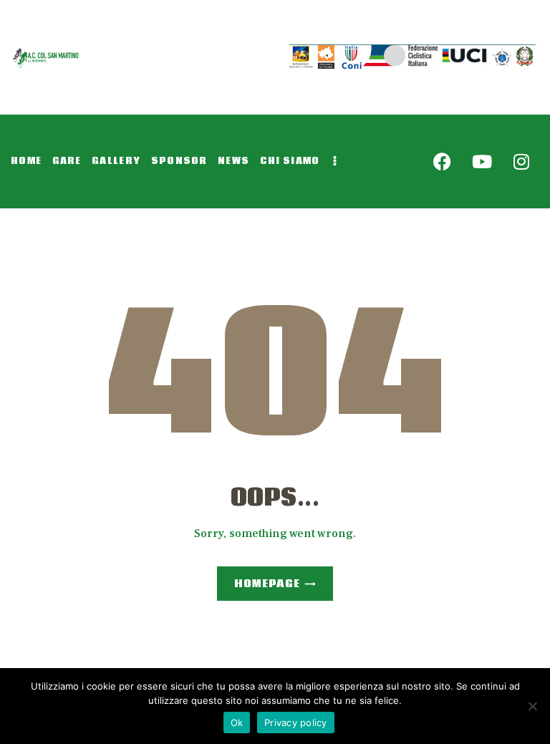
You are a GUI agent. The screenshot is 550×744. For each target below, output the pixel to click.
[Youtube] (482, 162)
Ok (237, 722)
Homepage (266, 583)
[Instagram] (521, 162)
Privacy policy (295, 722)
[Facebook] (442, 162)
